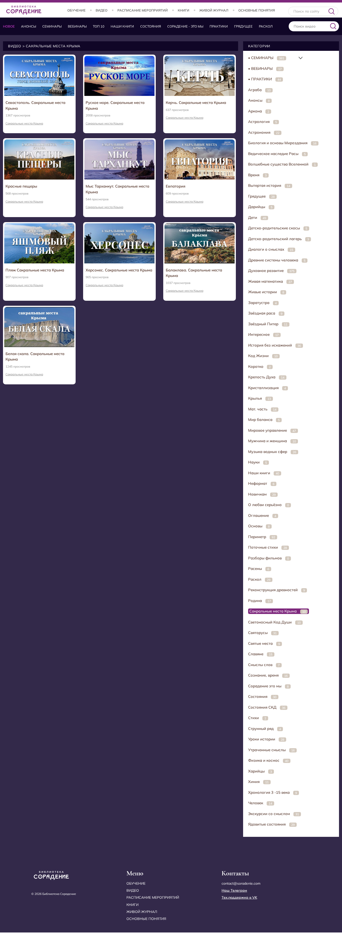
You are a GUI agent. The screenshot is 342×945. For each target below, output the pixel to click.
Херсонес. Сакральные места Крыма (119, 270)
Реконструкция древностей (276, 589)
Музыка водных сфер (272, 451)
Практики (219, 26)
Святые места (264, 643)
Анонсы (28, 26)
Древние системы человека (276, 260)
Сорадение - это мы (185, 26)
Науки (257, 462)
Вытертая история (269, 185)
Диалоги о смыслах (270, 249)
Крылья (259, 398)
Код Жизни (263, 355)
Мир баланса (264, 419)
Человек (260, 803)
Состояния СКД (266, 707)
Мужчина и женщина (272, 440)
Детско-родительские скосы (277, 228)
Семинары (52, 26)
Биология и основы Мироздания (282, 142)
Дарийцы (260, 206)
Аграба (259, 89)
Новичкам (262, 494)
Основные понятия (256, 10)
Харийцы (260, 771)
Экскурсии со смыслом (273, 813)
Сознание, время (268, 675)
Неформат (261, 483)
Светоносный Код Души (274, 622)
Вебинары (77, 26)
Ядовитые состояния (271, 824)
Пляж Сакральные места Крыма (35, 270)
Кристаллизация (267, 387)
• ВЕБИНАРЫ (265, 68)
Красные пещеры (21, 186)
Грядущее (243, 26)
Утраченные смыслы (271, 749)
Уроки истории (266, 739)
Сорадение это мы (268, 686)
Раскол (266, 26)
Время (257, 175)
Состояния (150, 26)
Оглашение (262, 515)
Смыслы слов (264, 664)
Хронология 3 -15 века (272, 792)
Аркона (258, 111)
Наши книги (122, 26)
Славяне (260, 654)
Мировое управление (272, 430)
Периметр (261, 536)
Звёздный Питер (267, 324)
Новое (9, 26)
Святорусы (262, 632)
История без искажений (274, 345)
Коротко (259, 366)
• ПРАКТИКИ (264, 79)
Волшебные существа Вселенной (282, 164)
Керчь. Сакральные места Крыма (196, 102)
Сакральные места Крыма (24, 123)
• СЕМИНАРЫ (266, 57)
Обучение (76, 10)
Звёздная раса (265, 313)
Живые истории (266, 291)
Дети (257, 217)
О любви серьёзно (268, 504)
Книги (183, 10)
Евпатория (175, 186)
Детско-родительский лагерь (278, 238)
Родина (259, 600)
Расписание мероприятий (142, 10)
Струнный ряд (264, 728)
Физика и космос (268, 760)
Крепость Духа (266, 377)
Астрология (262, 121)
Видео (101, 10)
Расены (258, 568)
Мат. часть (262, 409)
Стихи (257, 717)
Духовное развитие (271, 270)
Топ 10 (98, 26)
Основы (259, 526)
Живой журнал (213, 10)
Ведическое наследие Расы (277, 153)
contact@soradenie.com (241, 883)
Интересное (263, 334)
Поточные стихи (267, 547)
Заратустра (262, 302)
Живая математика (270, 281)
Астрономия (263, 132)
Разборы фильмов (268, 558)
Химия (258, 781)
